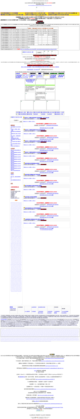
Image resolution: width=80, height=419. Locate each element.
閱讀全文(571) (25, 121)
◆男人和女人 (30, 112)
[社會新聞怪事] (27, 219)
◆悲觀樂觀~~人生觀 (59, 112)
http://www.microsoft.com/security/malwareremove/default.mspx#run (40, 398)
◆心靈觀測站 (44, 112)
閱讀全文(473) (26, 223)
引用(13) (33, 121)
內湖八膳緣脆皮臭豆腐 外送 (16, 179)
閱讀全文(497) (26, 133)
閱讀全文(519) (26, 200)
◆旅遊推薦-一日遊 (59, 114)
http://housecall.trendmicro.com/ (51, 365)
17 (48, 229)
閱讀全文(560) (26, 178)
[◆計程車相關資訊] (28, 185)
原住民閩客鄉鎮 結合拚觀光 (34, 163)
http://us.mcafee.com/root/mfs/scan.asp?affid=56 (45, 379)
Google (39, 409)
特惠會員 (40, 66)
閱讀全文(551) (26, 189)
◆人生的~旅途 (51, 112)
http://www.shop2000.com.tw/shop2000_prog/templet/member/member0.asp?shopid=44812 (40, 5)
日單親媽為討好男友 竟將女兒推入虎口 (37, 219)
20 (51, 229)
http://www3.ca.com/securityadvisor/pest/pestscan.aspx (45, 389)
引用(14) (33, 178)
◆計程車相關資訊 (23, 114)
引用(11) (33, 144)
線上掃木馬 (36, 401)
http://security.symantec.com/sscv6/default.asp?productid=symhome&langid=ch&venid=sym (45, 368)
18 (49, 229)
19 (50, 229)
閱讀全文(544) (26, 211)
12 (42, 229)
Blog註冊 (43, 415)
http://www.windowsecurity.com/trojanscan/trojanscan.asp (50, 403)
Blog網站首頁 (33, 415)
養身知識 (36, 114)
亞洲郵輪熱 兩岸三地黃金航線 (34, 174)
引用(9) (33, 189)
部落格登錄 (48, 415)
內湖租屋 (43, 114)
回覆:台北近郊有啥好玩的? (15, 170)
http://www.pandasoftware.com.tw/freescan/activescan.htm (52, 360)
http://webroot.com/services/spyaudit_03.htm (54, 407)
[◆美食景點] (27, 163)
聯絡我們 (38, 415)
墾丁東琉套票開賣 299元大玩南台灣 (42, 117)
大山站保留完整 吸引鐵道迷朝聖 (42, 152)
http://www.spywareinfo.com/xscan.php (46, 395)
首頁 (17, 112)
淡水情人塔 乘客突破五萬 (40, 129)
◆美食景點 (29, 114)
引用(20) (33, 223)
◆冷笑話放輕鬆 (37, 112)
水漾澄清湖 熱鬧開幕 (33, 196)
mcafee (35, 370)
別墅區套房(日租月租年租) (52, 125)
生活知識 (50, 114)
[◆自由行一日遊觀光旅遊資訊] (30, 117)
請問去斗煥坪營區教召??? (15, 145)
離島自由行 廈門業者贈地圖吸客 (35, 208)
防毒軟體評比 (22, 376)
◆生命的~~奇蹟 (22, 112)
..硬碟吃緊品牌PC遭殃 (15, 138)
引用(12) (33, 133)
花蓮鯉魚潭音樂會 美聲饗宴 (37, 185)
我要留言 (12, 174)
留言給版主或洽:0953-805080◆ (46, 127)
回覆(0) (30, 121)
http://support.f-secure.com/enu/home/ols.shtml (54, 358)
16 (47, 229)
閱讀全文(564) (26, 144)
